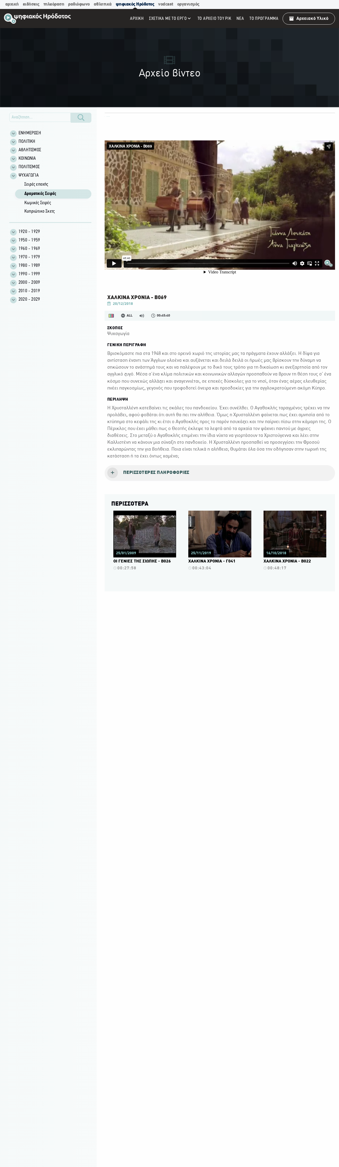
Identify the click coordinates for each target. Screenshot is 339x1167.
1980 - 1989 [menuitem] (29, 265)
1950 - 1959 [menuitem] (29, 240)
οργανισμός (188, 4)
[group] (53, 198)
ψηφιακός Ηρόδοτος (135, 4)
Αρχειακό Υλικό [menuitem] (312, 19)
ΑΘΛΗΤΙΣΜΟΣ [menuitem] (30, 150)
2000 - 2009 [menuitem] (29, 282)
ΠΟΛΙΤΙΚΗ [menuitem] (27, 141)
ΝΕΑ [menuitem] (240, 18)
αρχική (12, 4)
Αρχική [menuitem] (137, 18)
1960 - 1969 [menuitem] (29, 248)
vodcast (165, 4)
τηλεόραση (53, 4)
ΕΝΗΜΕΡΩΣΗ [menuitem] (30, 133)
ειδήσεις (31, 4)
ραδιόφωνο (79, 4)
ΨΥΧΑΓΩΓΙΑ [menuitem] (29, 175)
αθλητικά (103, 4)
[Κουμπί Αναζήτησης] (81, 118)
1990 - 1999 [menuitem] (29, 274)
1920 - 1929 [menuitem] (29, 232)
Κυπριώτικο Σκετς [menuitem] (39, 211)
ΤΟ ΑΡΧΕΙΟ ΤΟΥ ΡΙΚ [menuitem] (214, 18)
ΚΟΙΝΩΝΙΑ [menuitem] (27, 158)
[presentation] (220, 473)
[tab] (220, 473)
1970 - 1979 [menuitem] (29, 257)
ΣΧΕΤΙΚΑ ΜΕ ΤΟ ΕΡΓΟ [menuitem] (168, 18)
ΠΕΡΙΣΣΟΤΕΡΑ (129, 504)
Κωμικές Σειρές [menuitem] (37, 203)
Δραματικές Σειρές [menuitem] (40, 193)
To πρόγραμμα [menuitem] (264, 18)
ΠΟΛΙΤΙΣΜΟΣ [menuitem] (29, 167)
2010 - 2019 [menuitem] (29, 291)
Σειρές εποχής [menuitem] (36, 184)
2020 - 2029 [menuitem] (29, 299)
